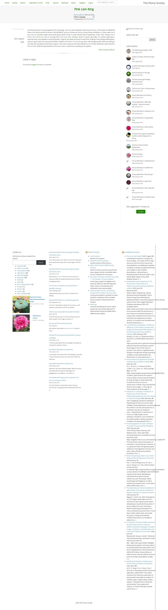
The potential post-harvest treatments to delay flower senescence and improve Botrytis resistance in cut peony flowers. (141, 490)
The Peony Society (154, 3)
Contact (140, 212)
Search (15, 258)
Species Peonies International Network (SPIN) (37, 299)
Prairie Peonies (93, 252)
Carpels (87, 37)
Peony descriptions (24, 284)
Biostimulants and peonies (63, 349)
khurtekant (53, 252)
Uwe (50, 363)
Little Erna (70, 328)
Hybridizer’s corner (36, 3)
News (19, 280)
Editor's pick (21, 268)
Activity (14, 3)
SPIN (48, 3)
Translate (90, 19)
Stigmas (64, 39)
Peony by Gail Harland (134, 256)
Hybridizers (21, 273)
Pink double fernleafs (72, 312)
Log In (90, 3)
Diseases (20, 266)
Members (64, 3)
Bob (50, 300)
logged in (35, 65)
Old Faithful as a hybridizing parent (66, 300)
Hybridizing (21, 275)
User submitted (22, 293)
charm (60, 276)
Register (82, 3)
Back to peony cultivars (107, 50)
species (20, 291)
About (73, 3)
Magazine (20, 277)
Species (56, 3)
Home (7, 3)
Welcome (93, 304)
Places (19, 289)
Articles (23, 3)
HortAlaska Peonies (132, 252)
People (19, 287)
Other (19, 282)
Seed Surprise (95, 256)
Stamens (75, 37)
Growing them (22, 271)
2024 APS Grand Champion (99, 261)
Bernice (51, 323)
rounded (40, 35)
